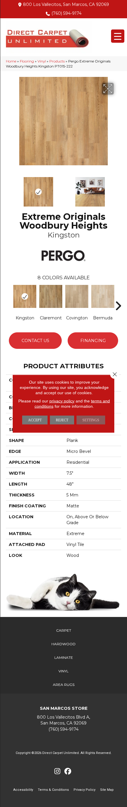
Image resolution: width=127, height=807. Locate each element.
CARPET (63, 630)
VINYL (63, 671)
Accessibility (23, 790)
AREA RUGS (63, 684)
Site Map (107, 790)
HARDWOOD (63, 644)
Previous (9, 189)
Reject (62, 420)
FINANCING (93, 340)
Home (11, 61)
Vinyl (42, 61)
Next (118, 189)
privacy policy (61, 400)
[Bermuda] (103, 296)
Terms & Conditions (53, 790)
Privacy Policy (84, 790)
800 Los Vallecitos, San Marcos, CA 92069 (66, 4)
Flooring (27, 61)
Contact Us (35, 340)
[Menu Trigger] (117, 36)
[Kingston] (25, 296)
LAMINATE (63, 657)
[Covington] (77, 296)
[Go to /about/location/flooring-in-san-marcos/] (63, 720)
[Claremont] (51, 296)
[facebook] (68, 771)
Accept (35, 420)
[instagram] (57, 771)
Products (57, 61)
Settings (90, 420)
